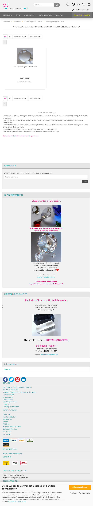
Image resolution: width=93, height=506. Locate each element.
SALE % (6, 424)
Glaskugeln (29, 15)
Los (85, 181)
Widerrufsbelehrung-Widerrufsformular (20, 392)
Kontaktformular (10, 402)
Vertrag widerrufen (11, 407)
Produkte (7, 15)
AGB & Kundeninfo (11, 390)
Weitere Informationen (80, 493)
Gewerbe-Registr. (82, 15)
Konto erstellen (9, 417)
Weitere (59, 15)
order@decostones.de (49, 354)
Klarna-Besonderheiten (12, 453)
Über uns (7, 414)
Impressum (8, 397)
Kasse (5, 422)
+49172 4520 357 (82, 10)
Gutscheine (7, 399)
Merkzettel (7, 419)
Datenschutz (8, 395)
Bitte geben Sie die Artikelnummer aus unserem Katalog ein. (28, 173)
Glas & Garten (45, 15)
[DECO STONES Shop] (16, 6)
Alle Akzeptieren (80, 487)
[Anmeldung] (78, 4)
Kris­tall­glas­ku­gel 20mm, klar (24, 67)
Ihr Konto (7, 431)
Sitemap (7, 369)
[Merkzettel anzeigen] (84, 4)
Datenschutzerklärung (17, 501)
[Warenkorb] (89, 4)
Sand (18, 15)
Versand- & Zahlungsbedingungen (17, 387)
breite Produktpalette (46, 277)
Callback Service (10, 429)
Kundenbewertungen (12, 426)
